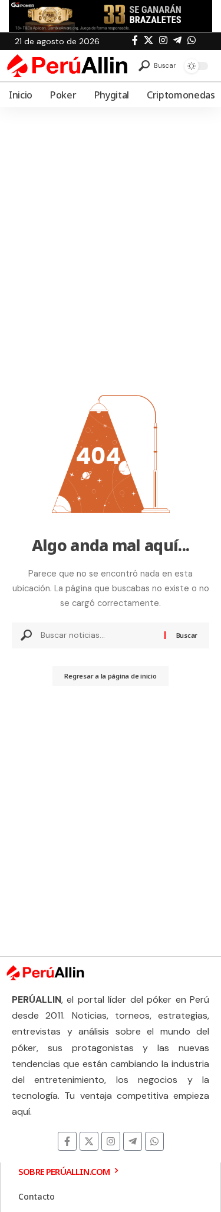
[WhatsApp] (191, 40)
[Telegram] (177, 40)
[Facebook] (135, 40)
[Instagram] (163, 40)
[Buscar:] (98, 635)
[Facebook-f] (67, 1141)
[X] (148, 40)
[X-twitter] (89, 1141)
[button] (157, 66)
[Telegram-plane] (132, 1141)
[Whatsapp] (154, 1141)
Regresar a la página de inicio (110, 675)
